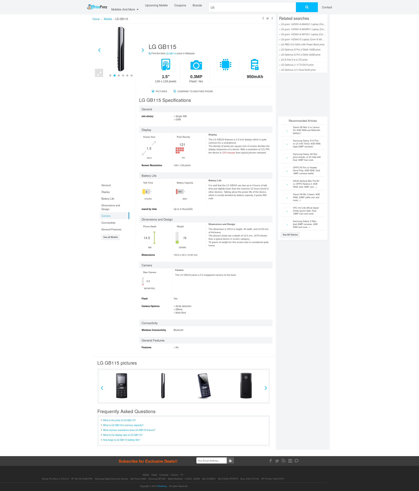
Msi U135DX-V (209, 478)
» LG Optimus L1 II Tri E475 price (296, 64)
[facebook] (270, 460)
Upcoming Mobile (156, 5)
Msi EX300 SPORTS (228, 478)
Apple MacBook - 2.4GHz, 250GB (184, 478)
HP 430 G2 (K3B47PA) (82, 478)
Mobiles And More (123, 9)
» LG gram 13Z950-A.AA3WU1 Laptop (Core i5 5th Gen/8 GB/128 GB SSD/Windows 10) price (303, 29)
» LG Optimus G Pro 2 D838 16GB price (299, 49)
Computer (164, 474)
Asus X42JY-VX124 (249, 478)
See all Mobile (110, 237)
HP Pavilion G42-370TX (272, 478)
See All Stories (290, 234)
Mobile (146, 474)
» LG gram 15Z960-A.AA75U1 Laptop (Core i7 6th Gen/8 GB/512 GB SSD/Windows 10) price (303, 34)
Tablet (154, 474)
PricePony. (162, 486)
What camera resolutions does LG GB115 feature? (129, 430)
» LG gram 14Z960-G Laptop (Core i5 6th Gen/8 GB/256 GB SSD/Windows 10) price (303, 39)
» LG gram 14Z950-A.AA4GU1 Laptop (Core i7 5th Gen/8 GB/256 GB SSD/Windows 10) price (303, 24)
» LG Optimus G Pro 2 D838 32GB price (299, 54)
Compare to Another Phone (195, 91)
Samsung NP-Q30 (156, 478)
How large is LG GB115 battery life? (121, 439)
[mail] (290, 460)
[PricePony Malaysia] (97, 7)
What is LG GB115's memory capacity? (123, 425)
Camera (175, 474)
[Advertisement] (207, 34)
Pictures (161, 91)
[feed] (283, 460)
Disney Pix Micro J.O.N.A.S (55, 478)
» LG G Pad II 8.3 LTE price (293, 59)
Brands (197, 5)
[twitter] (277, 460)
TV (181, 474)
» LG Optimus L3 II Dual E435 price (297, 69)
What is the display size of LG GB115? (123, 434)
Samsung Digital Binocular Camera (111, 478)
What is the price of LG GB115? (119, 420)
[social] (297, 460)
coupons (180, 5)
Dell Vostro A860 (138, 478)
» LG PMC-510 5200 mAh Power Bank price (302, 44)
